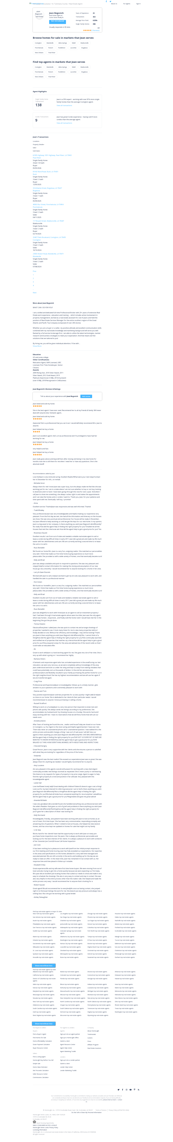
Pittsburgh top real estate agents (125, 954)
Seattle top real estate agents (42, 931)
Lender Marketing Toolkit (68, 1070)
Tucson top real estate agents (124, 940)
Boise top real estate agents (69, 957)
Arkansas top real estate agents (125, 972)
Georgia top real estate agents (97, 979)
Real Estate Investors (94, 1048)
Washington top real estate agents (71, 940)
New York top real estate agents (43, 914)
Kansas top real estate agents (42, 988)
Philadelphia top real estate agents (44, 924)
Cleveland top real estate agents (70, 950)
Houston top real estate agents (125, 914)
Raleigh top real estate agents (124, 937)
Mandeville (50, 43)
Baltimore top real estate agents (125, 943)
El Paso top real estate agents (97, 940)
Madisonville (84, 43)
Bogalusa (84, 48)
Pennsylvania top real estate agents (99, 1005)
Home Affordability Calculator (42, 1041)
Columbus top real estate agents (98, 927)
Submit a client (65, 1041)
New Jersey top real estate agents (99, 998)
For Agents (126, 4)
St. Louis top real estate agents (43, 950)
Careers (90, 1038)
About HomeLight (93, 1031)
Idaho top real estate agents (42, 984)
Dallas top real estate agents (124, 917)
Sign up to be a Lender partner (70, 1060)
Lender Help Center (66, 1067)
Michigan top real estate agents (98, 991)
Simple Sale (36, 1063)
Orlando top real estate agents (43, 940)
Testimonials (92, 1034)
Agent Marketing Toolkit (68, 1051)
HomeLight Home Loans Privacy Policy (45, 1127)
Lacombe (73, 48)
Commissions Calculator (41, 1077)
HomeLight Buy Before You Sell (43, 1060)
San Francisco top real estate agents (45, 927)
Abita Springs (62, 43)
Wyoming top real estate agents (98, 1015)
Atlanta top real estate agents (124, 924)
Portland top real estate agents (125, 927)
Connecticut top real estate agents (99, 975)
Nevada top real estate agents (43, 998)
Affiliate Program (93, 1045)
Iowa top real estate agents (124, 984)
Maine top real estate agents (124, 988)
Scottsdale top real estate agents (125, 931)
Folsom (50, 48)
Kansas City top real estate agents (71, 943)
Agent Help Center (66, 1048)
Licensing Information (40, 1130)
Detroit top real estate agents (97, 954)
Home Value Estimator (40, 1067)
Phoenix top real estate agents (97, 917)
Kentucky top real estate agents (70, 988)
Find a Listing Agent (39, 1057)
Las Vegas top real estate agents (98, 920)
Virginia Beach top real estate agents (99, 947)
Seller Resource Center (40, 1074)
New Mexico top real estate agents (126, 998)
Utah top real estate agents (42, 1012)
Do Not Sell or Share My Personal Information (86, 1112)
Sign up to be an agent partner (70, 1034)
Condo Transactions (41, 117)
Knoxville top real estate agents (43, 957)
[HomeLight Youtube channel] (130, 1089)
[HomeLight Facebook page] (122, 1089)
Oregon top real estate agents (70, 1005)
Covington (38, 43)
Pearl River (51, 53)
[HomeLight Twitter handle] (118, 1089)
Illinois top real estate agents (69, 984)
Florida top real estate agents (69, 979)
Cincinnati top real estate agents (98, 950)
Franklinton (61, 48)
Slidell (73, 43)
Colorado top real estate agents (70, 975)
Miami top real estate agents (42, 937)
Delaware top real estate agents (125, 975)
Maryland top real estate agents (43, 991)
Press (89, 1041)
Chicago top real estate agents (97, 914)
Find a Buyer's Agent (39, 1034)
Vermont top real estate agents (70, 1012)
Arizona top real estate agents (97, 972)
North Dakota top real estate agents (99, 1002)
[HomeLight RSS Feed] (138, 1089)
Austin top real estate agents (42, 920)
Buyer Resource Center (40, 1048)
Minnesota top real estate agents (125, 991)
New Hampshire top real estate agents (72, 998)
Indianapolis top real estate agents (71, 927)
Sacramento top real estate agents (44, 943)
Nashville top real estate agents (125, 920)
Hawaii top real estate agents (124, 979)
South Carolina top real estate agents (45, 1008)
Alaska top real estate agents (69, 972)
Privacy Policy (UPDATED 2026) (119, 1110)
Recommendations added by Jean (44, 473)
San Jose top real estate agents (125, 947)
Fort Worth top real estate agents (98, 931)
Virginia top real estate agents (97, 1012)
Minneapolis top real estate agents (71, 954)
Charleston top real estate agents (126, 950)
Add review (86, 396)
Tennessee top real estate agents (98, 1008)
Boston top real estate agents (97, 943)
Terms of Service (101, 1110)
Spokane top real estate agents (43, 954)
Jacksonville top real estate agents (71, 924)
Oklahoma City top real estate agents (72, 937)
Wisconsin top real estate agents (70, 1015)
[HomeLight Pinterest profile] (134, 1089)
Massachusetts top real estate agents (72, 991)
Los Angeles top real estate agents (71, 914)
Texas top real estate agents (124, 1008)
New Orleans (39, 53)
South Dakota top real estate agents (72, 1008)
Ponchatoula (39, 48)
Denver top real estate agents (97, 924)
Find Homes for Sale (39, 1038)
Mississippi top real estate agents (43, 995)
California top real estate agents (43, 975)
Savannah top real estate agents (98, 957)
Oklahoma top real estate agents (43, 1005)
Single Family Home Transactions (41, 100)
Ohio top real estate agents (124, 1002)
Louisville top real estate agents (70, 947)
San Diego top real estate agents (71, 917)
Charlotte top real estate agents (70, 920)
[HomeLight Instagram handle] (126, 1089)
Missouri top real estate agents (70, 995)
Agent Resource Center (67, 1044)
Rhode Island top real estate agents (126, 1005)
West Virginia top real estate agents (44, 1015)
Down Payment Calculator (41, 1044)
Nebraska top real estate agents (125, 995)
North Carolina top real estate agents (72, 1002)
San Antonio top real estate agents (44, 917)
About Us (114, 4)
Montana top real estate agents (98, 995)
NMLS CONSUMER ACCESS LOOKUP (45, 1125)
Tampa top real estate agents (97, 937)
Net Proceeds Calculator (41, 1070)
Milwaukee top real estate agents (43, 947)
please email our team (109, 1100)
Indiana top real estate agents (97, 984)
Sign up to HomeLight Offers (69, 1038)
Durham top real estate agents (125, 957)
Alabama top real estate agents (43, 972)
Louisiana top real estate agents (98, 988)
